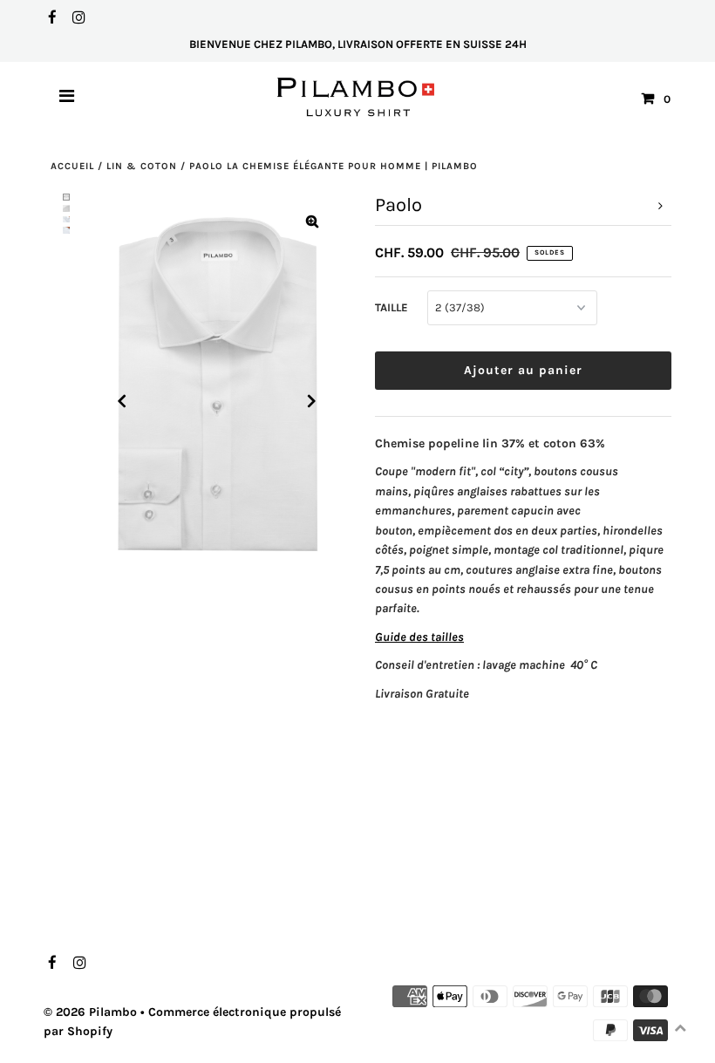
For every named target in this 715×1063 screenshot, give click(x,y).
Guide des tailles (419, 637)
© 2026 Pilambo (90, 1012)
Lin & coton (141, 166)
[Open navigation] (67, 98)
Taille (391, 307)
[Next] (312, 401)
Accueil (72, 166)
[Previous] (122, 401)
